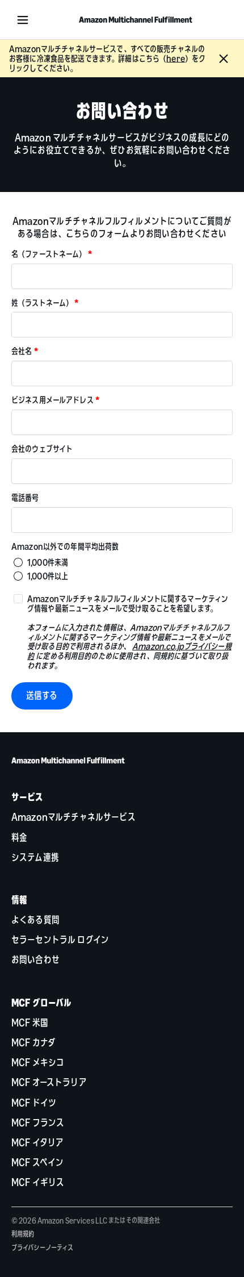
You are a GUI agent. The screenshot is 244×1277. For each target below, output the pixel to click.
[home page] (135, 19)
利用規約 (22, 1233)
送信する (42, 695)
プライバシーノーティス (42, 1247)
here (175, 58)
